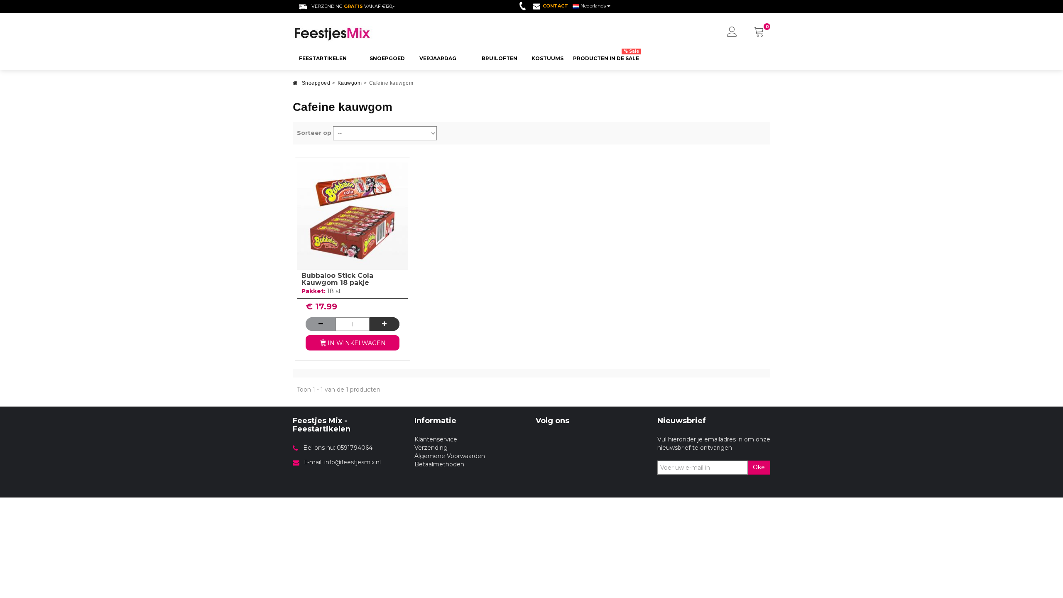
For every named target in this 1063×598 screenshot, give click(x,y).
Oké (759, 467)
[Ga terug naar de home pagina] (295, 85)
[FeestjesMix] (349, 34)
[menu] (732, 32)
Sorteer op (314, 133)
